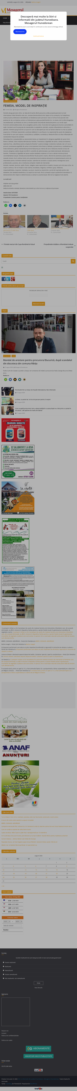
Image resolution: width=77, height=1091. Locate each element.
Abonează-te (19, 32)
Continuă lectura (38, 36)
